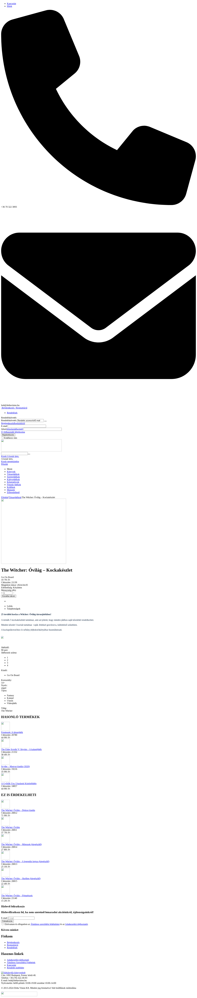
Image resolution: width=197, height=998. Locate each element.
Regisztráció (19, 423)
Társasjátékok (13, 474)
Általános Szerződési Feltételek (21, 962)
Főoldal (4, 497)
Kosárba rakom (8, 596)
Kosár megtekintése (10, 461)
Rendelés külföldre (15, 967)
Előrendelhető (13, 492)
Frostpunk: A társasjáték (12, 732)
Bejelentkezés (7, 423)
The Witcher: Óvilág (10, 827)
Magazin (11, 490)
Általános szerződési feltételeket (45, 924)
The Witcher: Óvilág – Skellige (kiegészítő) (21, 878)
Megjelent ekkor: (9, 585)
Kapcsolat (11, 3)
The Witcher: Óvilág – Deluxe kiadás (18, 810)
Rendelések (12, 413)
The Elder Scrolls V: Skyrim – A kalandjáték (21, 749)
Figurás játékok (14, 484)
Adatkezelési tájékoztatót (76, 924)
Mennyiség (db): (8, 590)
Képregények (13, 482)
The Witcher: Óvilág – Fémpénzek (17, 895)
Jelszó (4, 429)
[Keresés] (29, 454)
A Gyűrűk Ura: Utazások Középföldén (18, 783)
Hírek (9, 6)
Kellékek (11, 487)
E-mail (4, 426)
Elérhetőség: (6, 587)
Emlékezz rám (10, 438)
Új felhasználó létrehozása (13, 432)
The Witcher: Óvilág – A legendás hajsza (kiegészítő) (25, 861)
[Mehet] (45, 421)
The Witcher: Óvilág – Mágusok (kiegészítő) (21, 844)
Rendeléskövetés (8, 420)
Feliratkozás (7, 921)
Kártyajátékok (13, 479)
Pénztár (4, 464)
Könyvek (11, 471)
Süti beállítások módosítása (64, 988)
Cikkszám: (6, 582)
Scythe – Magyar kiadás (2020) (15, 766)
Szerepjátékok (13, 477)
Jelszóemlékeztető (15, 429)
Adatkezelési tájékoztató (18, 960)
